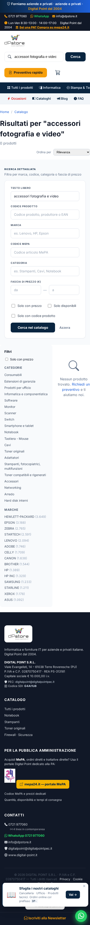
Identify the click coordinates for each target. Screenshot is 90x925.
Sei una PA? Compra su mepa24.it (44, 27)
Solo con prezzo (29, 306)
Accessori (11, 481)
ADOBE (15, 546)
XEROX (14, 594)
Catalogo (21, 112)
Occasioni (18, 98)
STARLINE (16, 587)
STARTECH (17, 534)
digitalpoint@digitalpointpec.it (34, 681)
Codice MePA (20, 243)
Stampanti (11, 722)
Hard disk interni (16, 500)
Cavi (7, 445)
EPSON (15, 522)
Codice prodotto (24, 206)
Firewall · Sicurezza (18, 735)
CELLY (14, 552)
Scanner (10, 413)
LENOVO (16, 540)
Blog (64, 98)
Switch (9, 419)
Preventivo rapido (28, 72)
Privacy (65, 879)
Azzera (64, 327)
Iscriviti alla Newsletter (47, 918)
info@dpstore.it (66, 16)
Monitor (9, 407)
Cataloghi (43, 98)
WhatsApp (41, 16)
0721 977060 (17, 16)
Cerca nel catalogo (33, 327)
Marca (16, 225)
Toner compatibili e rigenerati (25, 475)
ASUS (14, 600)
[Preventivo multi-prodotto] (57, 72)
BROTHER (16, 564)
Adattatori (11, 457)
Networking (12, 487)
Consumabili (13, 375)
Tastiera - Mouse (16, 438)
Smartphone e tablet (19, 426)
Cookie (78, 879)
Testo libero (21, 188)
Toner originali (14, 451)
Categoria (19, 262)
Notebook (11, 432)
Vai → (73, 894)
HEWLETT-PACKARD (25, 516)
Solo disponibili (65, 306)
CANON (15, 558)
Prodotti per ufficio (17, 387)
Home (4, 112)
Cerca (75, 57)
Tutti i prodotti (21, 87)
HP (12, 570)
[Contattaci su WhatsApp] (81, 916)
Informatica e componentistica (26, 394)
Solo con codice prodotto (36, 316)
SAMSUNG (17, 582)
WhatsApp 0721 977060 (26, 835)
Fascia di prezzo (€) (26, 281)
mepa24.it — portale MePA (45, 784)
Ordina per (44, 152)
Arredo (9, 494)
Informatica (51, 87)
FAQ (80, 98)
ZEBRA (15, 528)
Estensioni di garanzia (19, 381)
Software (10, 400)
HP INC (15, 576)
